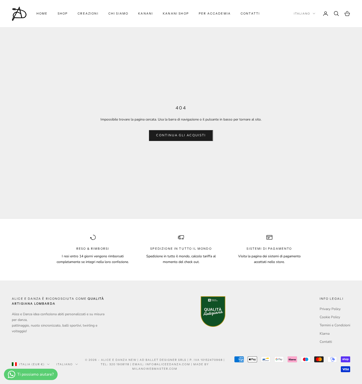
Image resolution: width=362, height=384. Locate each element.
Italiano (302, 13)
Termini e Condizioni (335, 325)
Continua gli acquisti (181, 135)
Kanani (145, 13)
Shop (63, 13)
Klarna (324, 333)
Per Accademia (215, 13)
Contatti (250, 13)
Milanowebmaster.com (154, 368)
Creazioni (88, 13)
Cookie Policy (330, 317)
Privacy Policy (330, 309)
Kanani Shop (176, 13)
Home (42, 13)
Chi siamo (118, 13)
